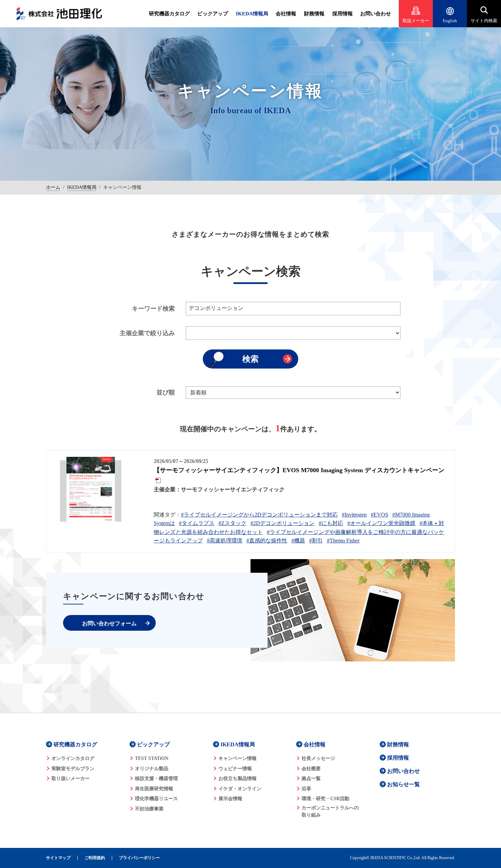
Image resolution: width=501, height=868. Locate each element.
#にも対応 (331, 523)
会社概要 (311, 768)
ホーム (53, 187)
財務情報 (314, 13)
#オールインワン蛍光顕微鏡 (381, 523)
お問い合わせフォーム (109, 623)
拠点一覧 (311, 778)
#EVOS (379, 515)
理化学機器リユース (156, 798)
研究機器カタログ (169, 13)
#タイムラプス (196, 523)
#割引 (316, 540)
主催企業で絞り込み (147, 333)
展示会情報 (230, 798)
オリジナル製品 (151, 768)
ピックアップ (212, 13)
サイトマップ (58, 858)
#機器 (298, 540)
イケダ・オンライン (239, 788)
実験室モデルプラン (72, 768)
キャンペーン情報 (237, 758)
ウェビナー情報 (235, 768)
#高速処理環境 (224, 540)
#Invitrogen (354, 515)
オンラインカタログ (72, 758)
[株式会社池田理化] (59, 13)
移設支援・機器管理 (156, 778)
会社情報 (286, 13)
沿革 (306, 788)
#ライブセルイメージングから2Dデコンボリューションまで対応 (259, 515)
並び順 (165, 392)
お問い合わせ (375, 13)
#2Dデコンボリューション (282, 523)
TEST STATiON (151, 758)
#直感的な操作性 (266, 540)
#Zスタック (232, 523)
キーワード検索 (153, 308)
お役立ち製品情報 (237, 778)
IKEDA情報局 (252, 13)
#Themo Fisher (343, 540)
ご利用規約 (95, 858)
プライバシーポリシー (139, 858)
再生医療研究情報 (154, 788)
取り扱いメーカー (70, 778)
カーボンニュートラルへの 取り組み (330, 811)
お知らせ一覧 (403, 784)
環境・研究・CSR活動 (325, 798)
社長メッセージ (318, 758)
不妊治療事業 (149, 808)
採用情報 (342, 13)
